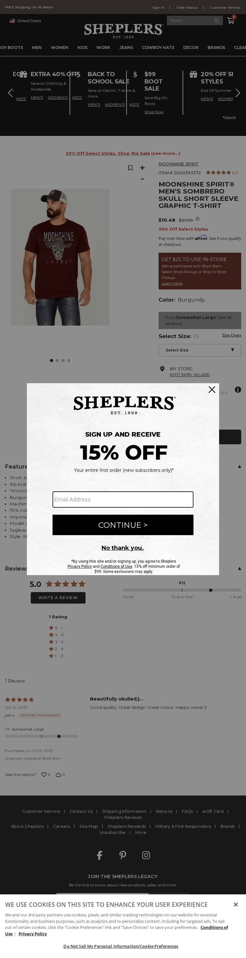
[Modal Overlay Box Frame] (123, 479)
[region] (123, 926)
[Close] (236, 905)
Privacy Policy (33, 934)
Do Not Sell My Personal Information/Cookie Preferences (120, 946)
